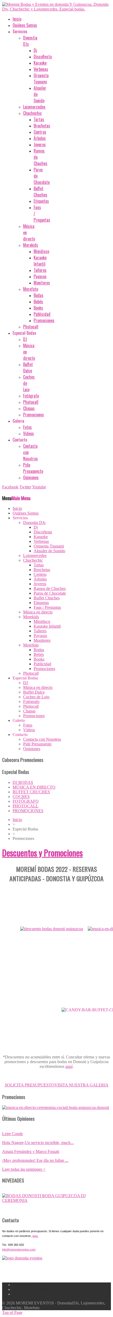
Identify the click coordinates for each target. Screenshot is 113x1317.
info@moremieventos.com (18, 1249)
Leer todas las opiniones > (23, 1169)
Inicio (17, 819)
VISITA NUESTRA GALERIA (81, 1085)
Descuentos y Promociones (42, 852)
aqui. (35, 1235)
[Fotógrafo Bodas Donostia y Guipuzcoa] (55, 1107)
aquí (69, 1066)
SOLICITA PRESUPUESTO (29, 1085)
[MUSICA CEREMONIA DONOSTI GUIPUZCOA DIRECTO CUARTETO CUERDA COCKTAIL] (56, 1200)
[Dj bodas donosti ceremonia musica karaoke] (22, 1258)
